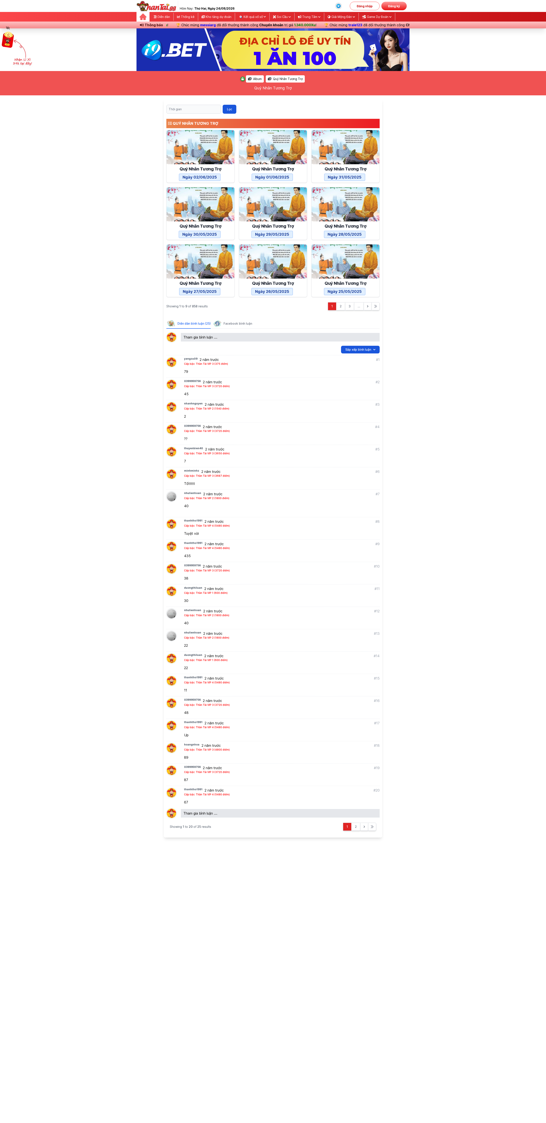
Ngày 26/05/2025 (272, 291)
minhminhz (191, 470)
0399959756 (192, 381)
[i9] (273, 49)
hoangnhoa (191, 744)
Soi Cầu (282, 17)
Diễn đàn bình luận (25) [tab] (194, 323)
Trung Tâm (309, 17)
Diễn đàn (163, 17)
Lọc (229, 109)
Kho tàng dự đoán (218, 17)
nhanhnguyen (193, 403)
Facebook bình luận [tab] (238, 323)
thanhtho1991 (193, 520)
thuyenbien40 (193, 448)
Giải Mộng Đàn (342, 17)
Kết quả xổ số (253, 17)
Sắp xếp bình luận (358, 349)
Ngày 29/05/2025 (272, 234)
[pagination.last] (376, 306)
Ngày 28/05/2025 (345, 234)
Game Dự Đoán (377, 17)
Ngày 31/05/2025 (345, 177)
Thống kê (187, 17)
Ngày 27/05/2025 (200, 291)
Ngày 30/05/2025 (199, 234)
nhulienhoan (192, 493)
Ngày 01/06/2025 (272, 177)
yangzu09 (190, 358)
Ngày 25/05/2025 (345, 291)
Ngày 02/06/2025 (200, 177)
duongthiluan (193, 587)
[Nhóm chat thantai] (338, 6)
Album (257, 79)
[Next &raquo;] (368, 306)
